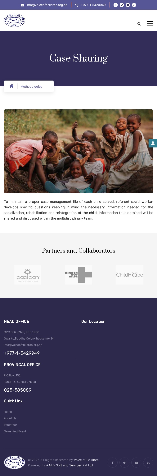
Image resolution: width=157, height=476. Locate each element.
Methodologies (31, 86)
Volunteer (10, 425)
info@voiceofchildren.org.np (46, 5)
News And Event (15, 431)
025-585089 (17, 390)
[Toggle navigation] (150, 23)
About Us (10, 418)
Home (8, 412)
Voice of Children (86, 460)
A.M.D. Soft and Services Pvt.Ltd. (70, 465)
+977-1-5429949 (93, 5)
